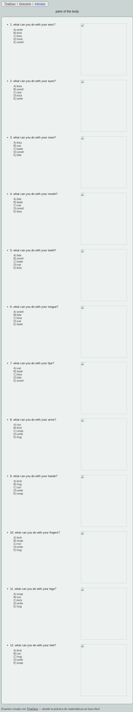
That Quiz (32, 709)
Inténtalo (40, 3)
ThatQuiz (10, 3)
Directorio (25, 3)
